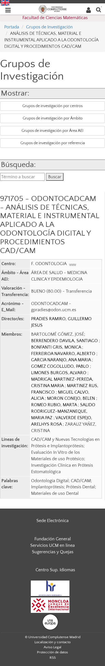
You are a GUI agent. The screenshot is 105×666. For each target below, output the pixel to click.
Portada (11, 27)
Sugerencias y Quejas (52, 551)
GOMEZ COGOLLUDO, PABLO (60, 366)
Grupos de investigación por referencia (52, 143)
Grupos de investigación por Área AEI (52, 130)
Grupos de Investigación (49, 27)
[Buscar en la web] (98, 9)
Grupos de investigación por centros (52, 106)
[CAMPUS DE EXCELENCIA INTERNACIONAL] (50, 604)
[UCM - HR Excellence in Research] (50, 587)
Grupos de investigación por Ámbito (53, 118)
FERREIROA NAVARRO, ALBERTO (63, 353)
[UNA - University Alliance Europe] (50, 621)
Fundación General (52, 538)
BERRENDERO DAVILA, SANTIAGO (65, 340)
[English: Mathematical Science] (5, 2)
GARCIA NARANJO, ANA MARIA (61, 359)
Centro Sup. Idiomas (55, 569)
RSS (53, 658)
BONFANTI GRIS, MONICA (56, 347)
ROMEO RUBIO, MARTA (54, 404)
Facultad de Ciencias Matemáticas (55, 17)
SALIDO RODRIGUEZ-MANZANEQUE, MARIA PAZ (63, 411)
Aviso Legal (52, 647)
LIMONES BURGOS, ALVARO (59, 372)
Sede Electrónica (52, 520)
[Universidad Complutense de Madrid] (52, 8)
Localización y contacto (52, 642)
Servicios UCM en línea (52, 545)
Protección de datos (52, 652)
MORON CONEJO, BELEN (71, 398)
